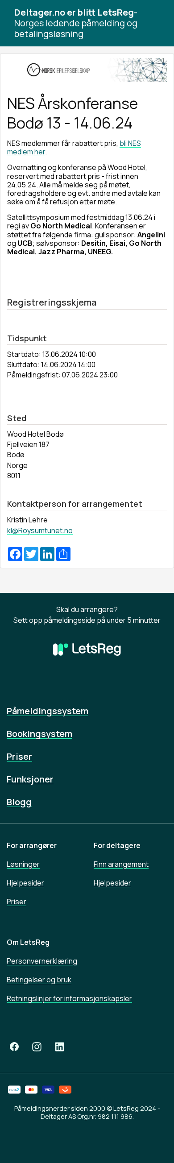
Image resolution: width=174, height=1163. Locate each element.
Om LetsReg (28, 942)
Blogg (19, 802)
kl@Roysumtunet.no (40, 530)
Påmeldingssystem (47, 711)
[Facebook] (14, 1046)
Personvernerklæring (42, 961)
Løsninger (23, 864)
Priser (19, 756)
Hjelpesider (25, 883)
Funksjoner (30, 779)
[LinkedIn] (59, 1046)
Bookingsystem (39, 734)
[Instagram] (37, 1046)
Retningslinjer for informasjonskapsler (69, 998)
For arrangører (32, 845)
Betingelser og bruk (39, 980)
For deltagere (117, 845)
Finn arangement (121, 864)
